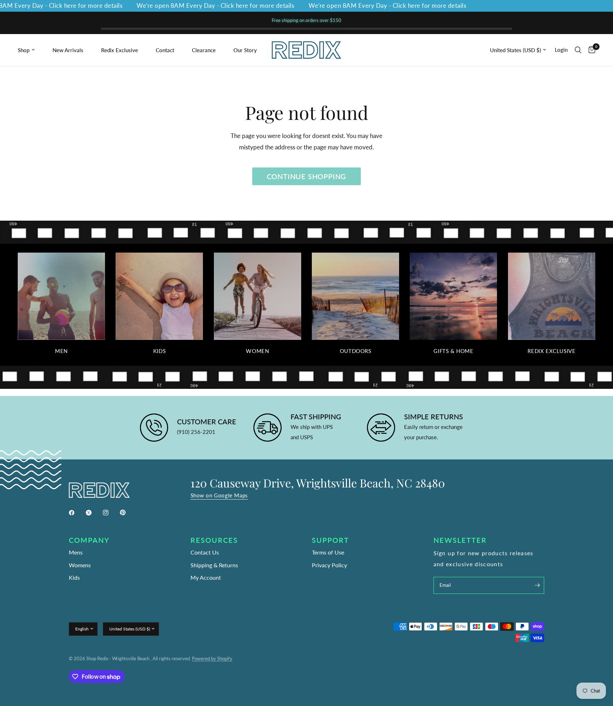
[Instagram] (110, 512)
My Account (205, 577)
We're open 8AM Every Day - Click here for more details (203, 6)
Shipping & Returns (214, 565)
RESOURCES (214, 540)
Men (61, 351)
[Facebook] (76, 512)
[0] (590, 50)
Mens (76, 552)
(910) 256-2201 (196, 432)
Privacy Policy (329, 565)
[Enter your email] (537, 585)
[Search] (578, 50)
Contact (165, 50)
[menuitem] (32, 50)
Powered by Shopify (212, 658)
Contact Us (204, 552)
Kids (159, 351)
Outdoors (355, 351)
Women (257, 351)
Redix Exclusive (119, 50)
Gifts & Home (453, 351)
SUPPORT (330, 540)
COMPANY (89, 540)
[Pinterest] (128, 512)
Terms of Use (328, 552)
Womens (80, 565)
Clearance (204, 50)
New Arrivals (68, 50)
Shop (23, 50)
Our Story (245, 50)
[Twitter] (93, 512)
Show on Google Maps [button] (219, 495)
